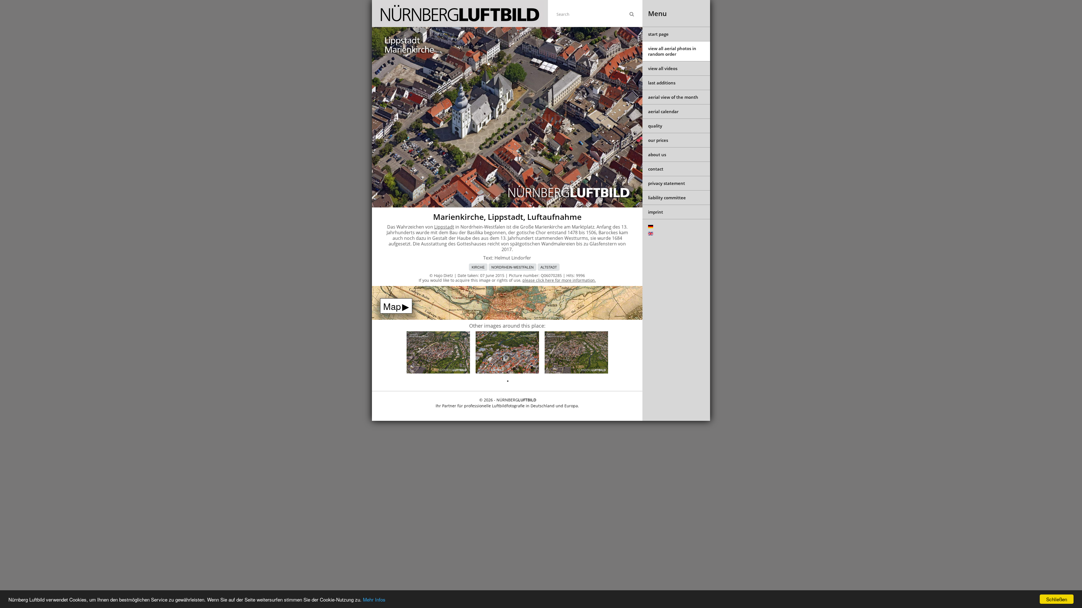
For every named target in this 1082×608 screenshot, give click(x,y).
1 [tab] (508, 381)
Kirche (478, 267)
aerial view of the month (673, 97)
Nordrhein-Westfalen (512, 267)
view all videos (662, 68)
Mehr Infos (374, 599)
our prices (658, 140)
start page (658, 34)
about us (657, 154)
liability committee (667, 197)
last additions (661, 83)
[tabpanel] (438, 353)
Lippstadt (444, 227)
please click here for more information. (559, 280)
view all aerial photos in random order (672, 51)
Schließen (1056, 599)
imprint (655, 212)
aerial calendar (663, 111)
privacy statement (666, 183)
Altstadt (548, 267)
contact (655, 169)
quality (655, 126)
